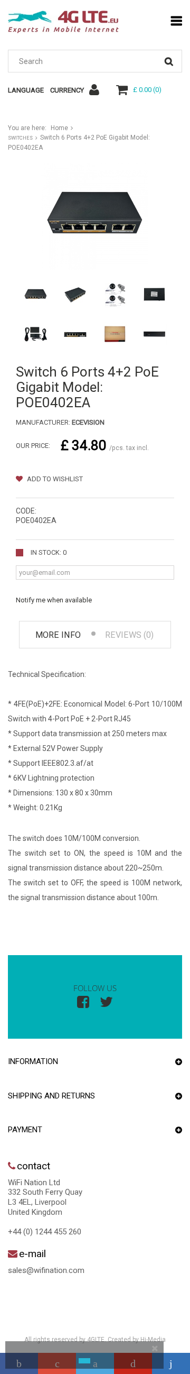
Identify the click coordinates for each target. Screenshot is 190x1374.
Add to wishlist (54, 479)
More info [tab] (58, 635)
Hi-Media (153, 1339)
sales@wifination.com (46, 1270)
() (147, 90)
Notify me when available (54, 600)
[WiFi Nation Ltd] (63, 22)
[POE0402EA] (35, 294)
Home (59, 128)
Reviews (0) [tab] (129, 635)
